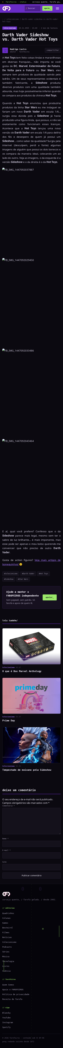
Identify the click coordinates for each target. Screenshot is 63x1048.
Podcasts (7, 947)
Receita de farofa (12, 999)
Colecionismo (10, 28)
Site (4, 862)
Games (5, 923)
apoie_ (47, 8)
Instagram (7, 1022)
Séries (5, 952)
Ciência (6, 971)
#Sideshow (8, 579)
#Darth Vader (28, 574)
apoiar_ (50, 597)
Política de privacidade (15, 994)
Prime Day (8, 720)
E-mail (6, 850)
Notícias (7, 937)
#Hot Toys (43, 574)
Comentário (8, 806)
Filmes (5, 932)
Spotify (6, 1027)
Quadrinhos (8, 913)
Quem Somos (8, 985)
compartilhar (53, 50)
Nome (5, 839)
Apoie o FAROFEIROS (12, 989)
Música (5, 956)
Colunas (6, 918)
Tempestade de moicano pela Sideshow (26, 770)
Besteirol (7, 928)
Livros (5, 966)
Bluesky (6, 1013)
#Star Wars (23, 579)
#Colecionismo (10, 574)
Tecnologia (8, 961)
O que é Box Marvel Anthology (21, 671)
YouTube (6, 1018)
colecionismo (12, 19)
